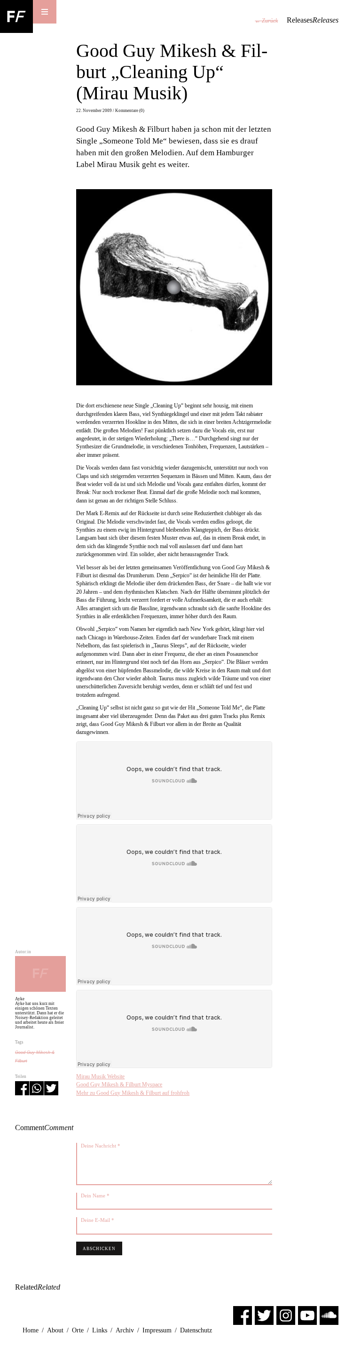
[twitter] (264, 1314)
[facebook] (242, 1314)
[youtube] (307, 1314)
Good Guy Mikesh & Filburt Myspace (119, 1084)
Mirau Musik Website (100, 1076)
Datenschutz (196, 1330)
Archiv (125, 1330)
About (55, 1330)
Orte (78, 1330)
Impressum (157, 1330)
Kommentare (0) (129, 110)
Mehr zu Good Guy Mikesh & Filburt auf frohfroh (132, 1093)
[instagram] (285, 1314)
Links (99, 1330)
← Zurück (266, 20)
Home (31, 1330)
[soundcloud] (329, 1314)
